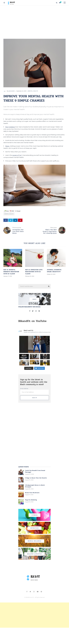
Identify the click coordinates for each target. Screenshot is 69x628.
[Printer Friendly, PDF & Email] (12, 211)
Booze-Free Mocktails (32, 493)
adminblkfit (11, 91)
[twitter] (10, 220)
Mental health (8, 213)
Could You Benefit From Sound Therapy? (35, 471)
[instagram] (36, 311)
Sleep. (7, 146)
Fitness (35, 515)
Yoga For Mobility (31, 500)
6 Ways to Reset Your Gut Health (36, 478)
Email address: (24, 388)
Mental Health (33, 91)
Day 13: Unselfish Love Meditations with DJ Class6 (33, 272)
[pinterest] (20, 220)
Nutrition (34, 528)
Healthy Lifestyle (34, 554)
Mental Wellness (34, 541)
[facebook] (5, 220)
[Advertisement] (34, 21)
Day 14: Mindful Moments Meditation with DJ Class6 (11, 272)
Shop (34, 299)
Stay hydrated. (10, 127)
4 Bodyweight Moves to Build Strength (35, 486)
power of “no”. (17, 155)
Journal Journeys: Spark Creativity (54, 271)
